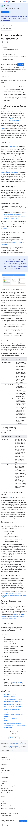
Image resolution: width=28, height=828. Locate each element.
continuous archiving (15, 146)
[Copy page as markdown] (7, 42)
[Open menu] (2, 1)
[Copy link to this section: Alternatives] (10, 679)
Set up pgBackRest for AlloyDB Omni (13, 707)
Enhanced (13, 682)
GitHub (2, 783)
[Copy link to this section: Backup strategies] (16, 187)
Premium (19, 682)
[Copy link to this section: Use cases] (10, 77)
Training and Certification (6, 792)
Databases (16, 24)
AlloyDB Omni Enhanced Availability (13, 699)
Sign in (24, 1)
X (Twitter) (3, 803)
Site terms (15, 813)
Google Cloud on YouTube (7, 805)
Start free (5, 12)
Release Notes (4, 775)
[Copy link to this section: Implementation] (14, 624)
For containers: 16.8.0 (13, 8)
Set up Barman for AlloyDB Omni (12, 709)
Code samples (4, 788)
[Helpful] (10, 29)
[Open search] (18, 2)
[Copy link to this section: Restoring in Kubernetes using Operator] (8, 603)
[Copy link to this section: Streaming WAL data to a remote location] (7, 494)
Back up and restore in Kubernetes (12, 712)
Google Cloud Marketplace (7, 762)
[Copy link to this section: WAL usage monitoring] (17, 428)
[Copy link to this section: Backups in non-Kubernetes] (20, 203)
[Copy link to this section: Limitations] (9, 657)
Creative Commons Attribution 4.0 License (17, 743)
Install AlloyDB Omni (11, 119)
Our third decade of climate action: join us (11, 818)
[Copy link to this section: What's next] (11, 691)
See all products (4, 757)
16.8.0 (21, 64)
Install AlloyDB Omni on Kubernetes (14, 120)
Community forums (5, 770)
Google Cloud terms (6, 815)
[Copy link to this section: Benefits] (8, 635)
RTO (3, 128)
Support (3, 772)
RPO (25, 148)
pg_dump (3, 224)
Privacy (10, 813)
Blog (2, 799)
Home (2, 24)
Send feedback (6, 31)
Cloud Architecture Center (7, 790)
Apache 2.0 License (22, 744)
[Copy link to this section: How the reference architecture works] (7, 108)
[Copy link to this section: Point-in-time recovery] (17, 341)
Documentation (9, 24)
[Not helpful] (12, 29)
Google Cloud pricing (5, 759)
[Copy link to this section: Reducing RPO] (13, 143)
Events (2, 801)
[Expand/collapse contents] (9, 46)
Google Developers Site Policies (15, 746)
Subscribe (23, 821)
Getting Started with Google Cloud (8, 785)
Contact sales (4, 764)
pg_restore (4, 228)
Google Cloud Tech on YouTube (8, 808)
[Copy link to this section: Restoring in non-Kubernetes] (21, 575)
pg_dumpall (21, 224)
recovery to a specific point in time (9, 172)
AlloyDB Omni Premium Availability (12, 701)
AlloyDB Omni (8, 6)
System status (4, 777)
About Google (4, 813)
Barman (10, 497)
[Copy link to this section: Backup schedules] (14, 522)
